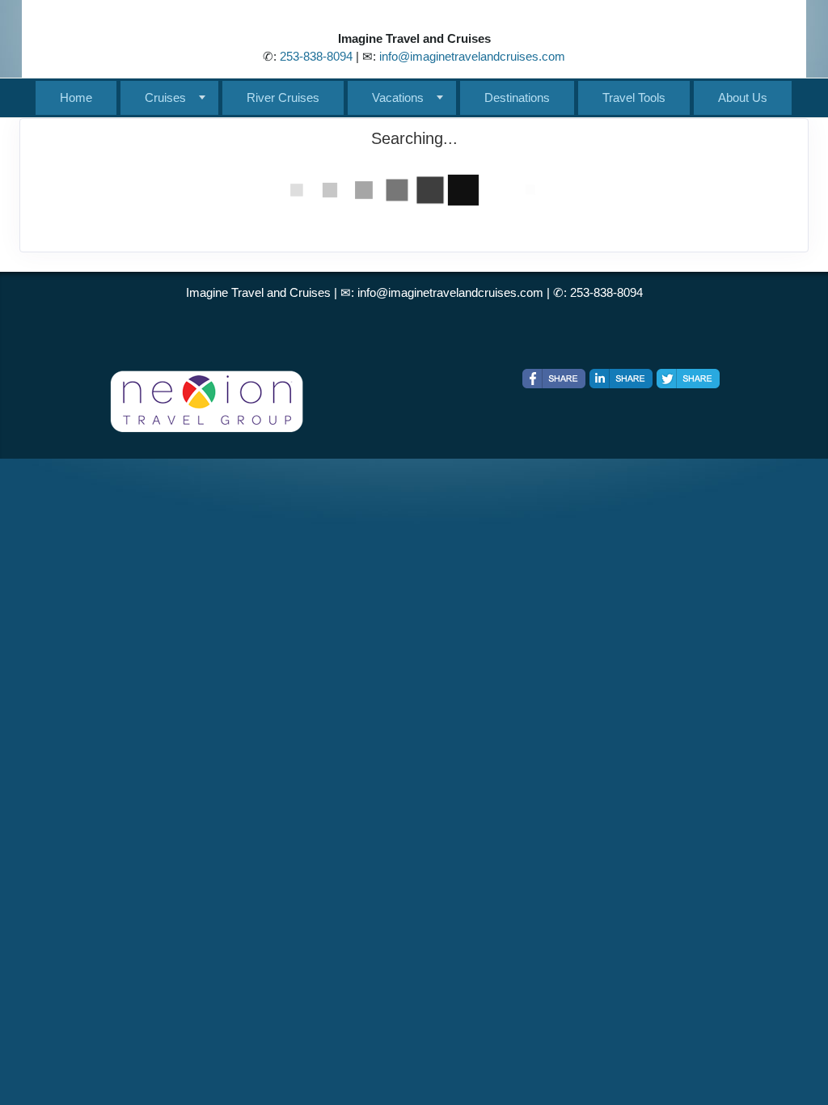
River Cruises (283, 97)
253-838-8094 (316, 56)
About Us (742, 97)
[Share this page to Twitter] (688, 378)
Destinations (517, 97)
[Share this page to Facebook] (553, 378)
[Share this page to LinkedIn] (621, 378)
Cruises (165, 97)
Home (76, 97)
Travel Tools (633, 97)
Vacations (398, 97)
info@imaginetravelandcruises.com (472, 56)
